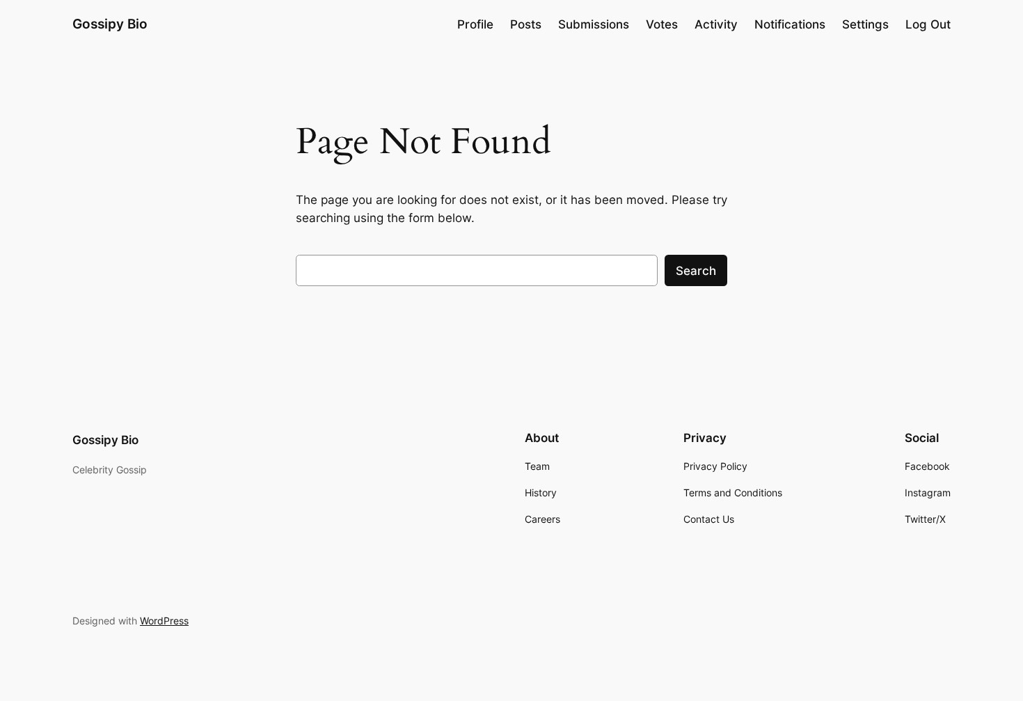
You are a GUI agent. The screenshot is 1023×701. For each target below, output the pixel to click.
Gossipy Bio (110, 23)
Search (696, 271)
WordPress (164, 621)
